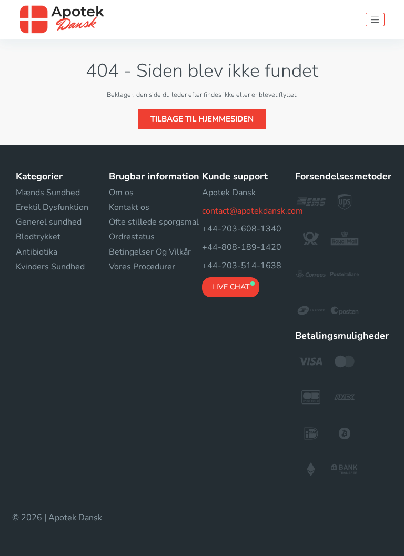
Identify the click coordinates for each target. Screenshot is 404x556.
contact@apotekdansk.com (252, 211)
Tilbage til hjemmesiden (202, 119)
